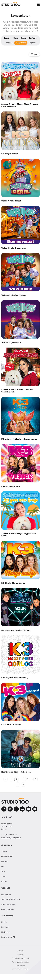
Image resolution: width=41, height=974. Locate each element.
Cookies (20, 954)
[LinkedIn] (22, 809)
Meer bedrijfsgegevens (11, 837)
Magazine (32, 43)
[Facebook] (16, 809)
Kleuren (7, 38)
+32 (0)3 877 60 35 (9, 834)
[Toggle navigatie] (38, 4)
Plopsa (4, 881)
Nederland (5, 932)
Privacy (20, 951)
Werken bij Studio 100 (10, 899)
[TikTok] (3, 809)
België (4, 922)
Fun (3, 866)
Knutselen (33, 38)
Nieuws (4, 861)
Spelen (23, 38)
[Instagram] (28, 809)
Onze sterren (6, 856)
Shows (4, 851)
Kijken (15, 38)
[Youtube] (34, 809)
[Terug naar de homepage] (10, 4)
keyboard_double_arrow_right (23, 784)
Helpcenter (6, 894)
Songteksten (20, 43)
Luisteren (9, 43)
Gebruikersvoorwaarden (20, 958)
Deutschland (6, 937)
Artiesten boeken (8, 904)
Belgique (5, 927)
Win (3, 871)
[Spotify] (10, 809)
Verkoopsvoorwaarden (20, 962)
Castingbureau (7, 909)
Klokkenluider (20, 966)
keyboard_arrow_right (18, 784)
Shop (3, 876)
